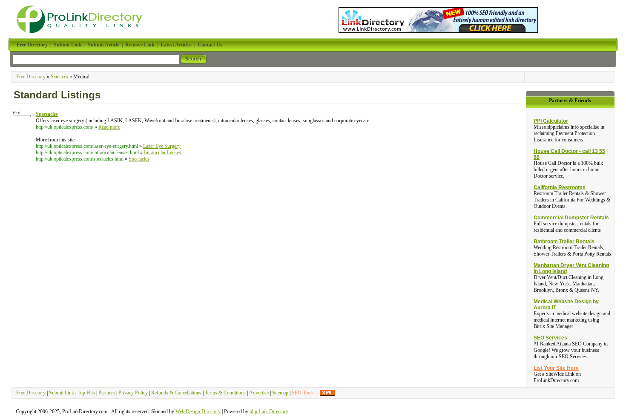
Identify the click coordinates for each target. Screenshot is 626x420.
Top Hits (86, 393)
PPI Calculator (551, 121)
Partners (106, 393)
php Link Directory (269, 411)
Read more (109, 127)
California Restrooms (560, 187)
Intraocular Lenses (162, 152)
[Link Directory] (438, 18)
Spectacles (139, 159)
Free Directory (31, 77)
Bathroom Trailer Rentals (564, 242)
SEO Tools (303, 393)
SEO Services (550, 338)
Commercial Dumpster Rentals (571, 218)
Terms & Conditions (225, 393)
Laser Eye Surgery (162, 146)
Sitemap (280, 393)
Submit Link (61, 393)
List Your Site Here (556, 368)
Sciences (59, 77)
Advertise (259, 393)
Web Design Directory (198, 411)
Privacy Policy (133, 393)
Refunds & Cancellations (176, 393)
